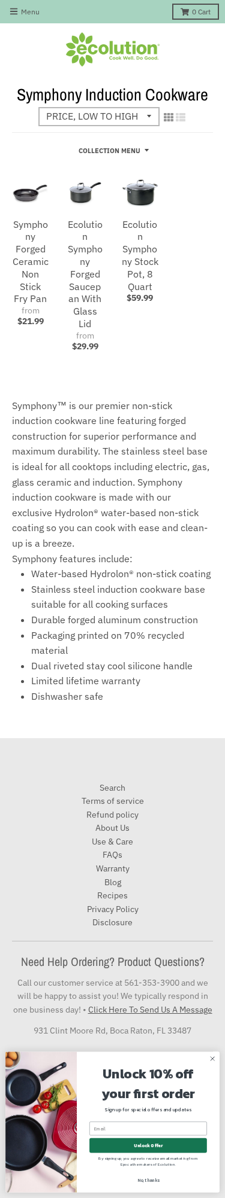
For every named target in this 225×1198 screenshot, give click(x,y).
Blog (112, 882)
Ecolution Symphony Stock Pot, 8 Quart (140, 255)
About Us (112, 827)
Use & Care (112, 841)
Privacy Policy (113, 909)
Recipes (112, 895)
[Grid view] (168, 117)
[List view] (180, 117)
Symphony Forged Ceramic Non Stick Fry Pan (31, 261)
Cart (201, 11)
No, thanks (148, 1180)
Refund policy (112, 814)
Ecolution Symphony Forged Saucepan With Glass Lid (85, 274)
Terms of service (113, 800)
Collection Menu (109, 151)
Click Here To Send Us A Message (150, 1009)
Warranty (113, 868)
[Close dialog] (212, 1058)
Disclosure (112, 922)
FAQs (112, 854)
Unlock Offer (148, 1145)
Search (112, 787)
